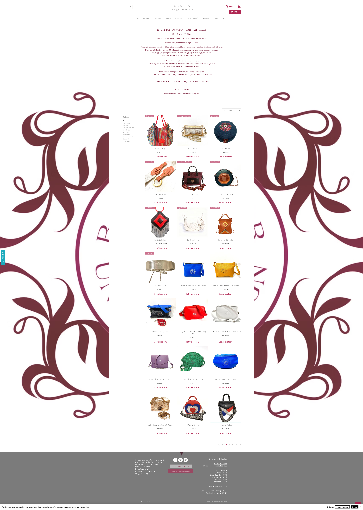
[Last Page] (240, 445)
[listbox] (235, 12)
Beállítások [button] (330, 507)
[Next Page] (236, 445)
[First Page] (219, 445)
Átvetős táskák (127, 134)
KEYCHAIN (126, 132)
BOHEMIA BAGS (128, 137)
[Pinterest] (180, 460)
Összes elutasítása (342, 507)
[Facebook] (175, 460)
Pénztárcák (126, 141)
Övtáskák (126, 139)
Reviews (3, 257)
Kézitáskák (126, 130)
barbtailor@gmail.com (150, 464)
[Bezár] (361, 506)
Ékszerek (126, 125)
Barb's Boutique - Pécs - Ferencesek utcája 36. (181, 94)
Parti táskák (126, 123)
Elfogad (354, 507)
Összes (125, 121)
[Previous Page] (222, 445)
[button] (239, 6)
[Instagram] (186, 460)
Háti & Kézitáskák (128, 128)
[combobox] (231, 110)
